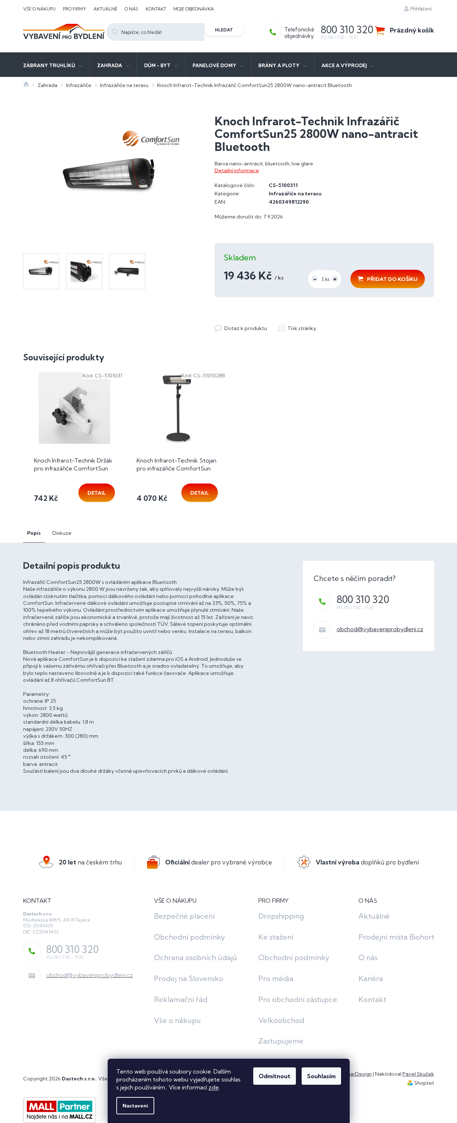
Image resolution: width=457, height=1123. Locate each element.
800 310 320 (363, 599)
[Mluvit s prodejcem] (241, 328)
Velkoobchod (281, 1020)
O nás (131, 9)
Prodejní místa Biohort (396, 936)
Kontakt (156, 9)
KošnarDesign (355, 1074)
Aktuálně (105, 9)
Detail (96, 493)
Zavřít (254, 321)
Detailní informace (237, 170)
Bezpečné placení (184, 915)
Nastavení (135, 1105)
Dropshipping (281, 915)
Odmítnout (274, 1076)
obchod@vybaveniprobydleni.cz (380, 629)
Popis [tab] (34, 533)
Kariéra (370, 978)
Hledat (224, 29)
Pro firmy (74, 9)
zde (213, 1087)
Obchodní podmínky (189, 936)
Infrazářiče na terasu (295, 193)
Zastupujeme (280, 1040)
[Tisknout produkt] (297, 328)
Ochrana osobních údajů (195, 957)
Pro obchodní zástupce (297, 999)
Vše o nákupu (39, 9)
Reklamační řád (180, 999)
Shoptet (424, 1083)
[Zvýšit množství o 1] (335, 279)
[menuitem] (53, 64)
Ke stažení (275, 936)
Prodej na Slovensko (188, 978)
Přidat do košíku (392, 279)
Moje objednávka (193, 9)
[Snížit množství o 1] (314, 279)
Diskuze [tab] (62, 533)
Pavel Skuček (418, 1074)
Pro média (275, 978)
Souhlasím (321, 1076)
